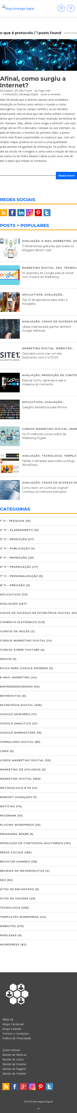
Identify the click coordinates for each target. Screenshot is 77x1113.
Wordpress (10, 944)
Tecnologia (52, 455)
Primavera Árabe (14, 833)
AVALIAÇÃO (31, 240)
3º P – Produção (13, 539)
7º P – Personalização (19, 576)
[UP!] (38, 1108)
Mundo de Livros (13, 1059)
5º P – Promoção (13, 557)
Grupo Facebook (13, 1024)
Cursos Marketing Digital (45, 428)
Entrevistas (10, 695)
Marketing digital (38, 267)
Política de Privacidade (16, 1038)
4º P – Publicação (15, 548)
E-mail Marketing (56, 240)
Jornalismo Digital (17, 741)
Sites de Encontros (17, 889)
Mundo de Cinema (14, 1064)
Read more (66, 175)
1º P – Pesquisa (12, 520)
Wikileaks (8, 935)
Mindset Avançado (16, 797)
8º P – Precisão (12, 585)
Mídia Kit (7, 1019)
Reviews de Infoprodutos (22, 870)
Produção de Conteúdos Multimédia (31, 843)
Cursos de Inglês (15, 631)
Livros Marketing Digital (22, 760)
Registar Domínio (15, 861)
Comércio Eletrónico (18, 622)
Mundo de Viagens (14, 1069)
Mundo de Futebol (14, 1073)
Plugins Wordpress (17, 824)
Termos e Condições (15, 1033)
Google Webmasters (18, 732)
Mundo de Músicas (14, 1055)
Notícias (7, 806)
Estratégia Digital (16, 705)
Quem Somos (11, 1050)
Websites (64, 348)
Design (6, 658)
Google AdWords (15, 714)
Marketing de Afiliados (20, 769)
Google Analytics (15, 723)
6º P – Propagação (15, 566)
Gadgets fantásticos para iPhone (44, 407)
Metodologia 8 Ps (15, 787)
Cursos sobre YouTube (19, 649)
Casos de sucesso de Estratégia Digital (35, 612)
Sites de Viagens (14, 898)
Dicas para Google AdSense (24, 668)
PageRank (8, 815)
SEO (59, 267)
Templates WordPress (19, 916)
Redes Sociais (11, 852)
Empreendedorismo (16, 686)
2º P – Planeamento (16, 530)
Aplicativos (32, 294)
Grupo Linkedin (12, 1029)
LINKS (4, 751)
